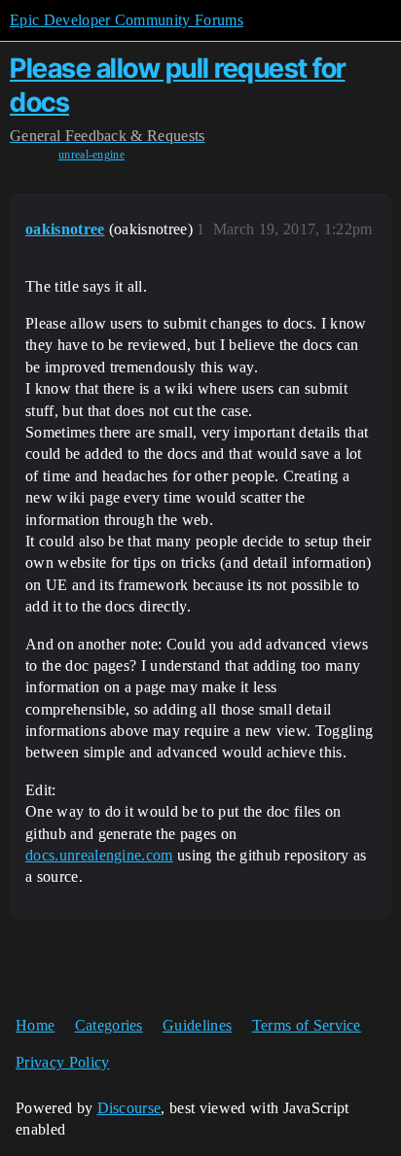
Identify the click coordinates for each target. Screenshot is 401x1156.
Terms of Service (306, 1025)
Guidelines (197, 1025)
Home (35, 1025)
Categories (109, 1025)
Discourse (129, 1108)
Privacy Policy (62, 1062)
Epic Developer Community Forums (126, 20)
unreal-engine (91, 154)
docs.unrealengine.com (99, 855)
